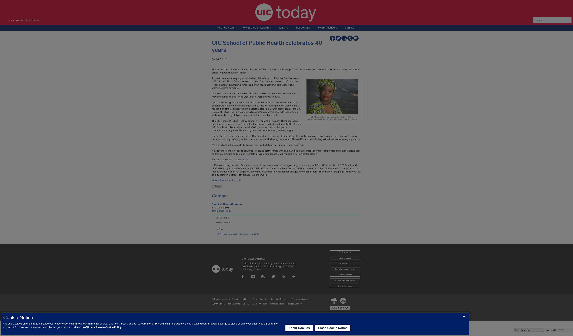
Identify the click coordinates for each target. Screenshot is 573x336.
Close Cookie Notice (333, 328)
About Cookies (299, 328)
